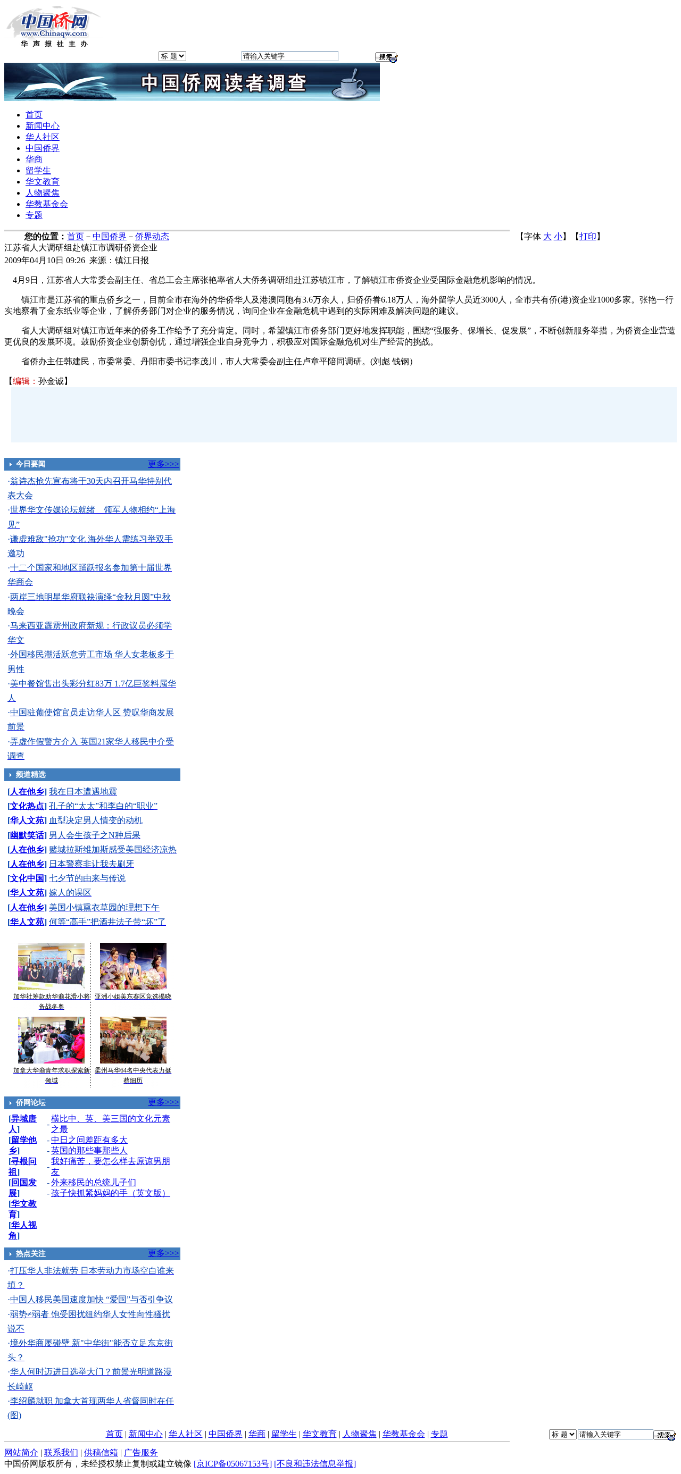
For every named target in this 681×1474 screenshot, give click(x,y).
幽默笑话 (27, 835)
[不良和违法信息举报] (315, 1463)
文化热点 (27, 805)
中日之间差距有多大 (89, 1139)
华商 (34, 159)
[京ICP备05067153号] (233, 1463)
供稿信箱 (101, 1452)
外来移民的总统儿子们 (93, 1182)
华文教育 (43, 181)
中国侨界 (43, 148)
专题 (34, 215)
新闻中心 (43, 125)
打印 (587, 236)
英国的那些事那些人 (89, 1150)
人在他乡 (27, 791)
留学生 (38, 170)
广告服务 (141, 1452)
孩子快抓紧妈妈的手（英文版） (110, 1192)
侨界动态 (152, 236)
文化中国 (27, 878)
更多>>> (163, 463)
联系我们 (61, 1452)
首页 (34, 114)
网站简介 (21, 1452)
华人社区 (43, 136)
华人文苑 (27, 820)
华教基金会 (47, 203)
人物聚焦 (43, 192)
